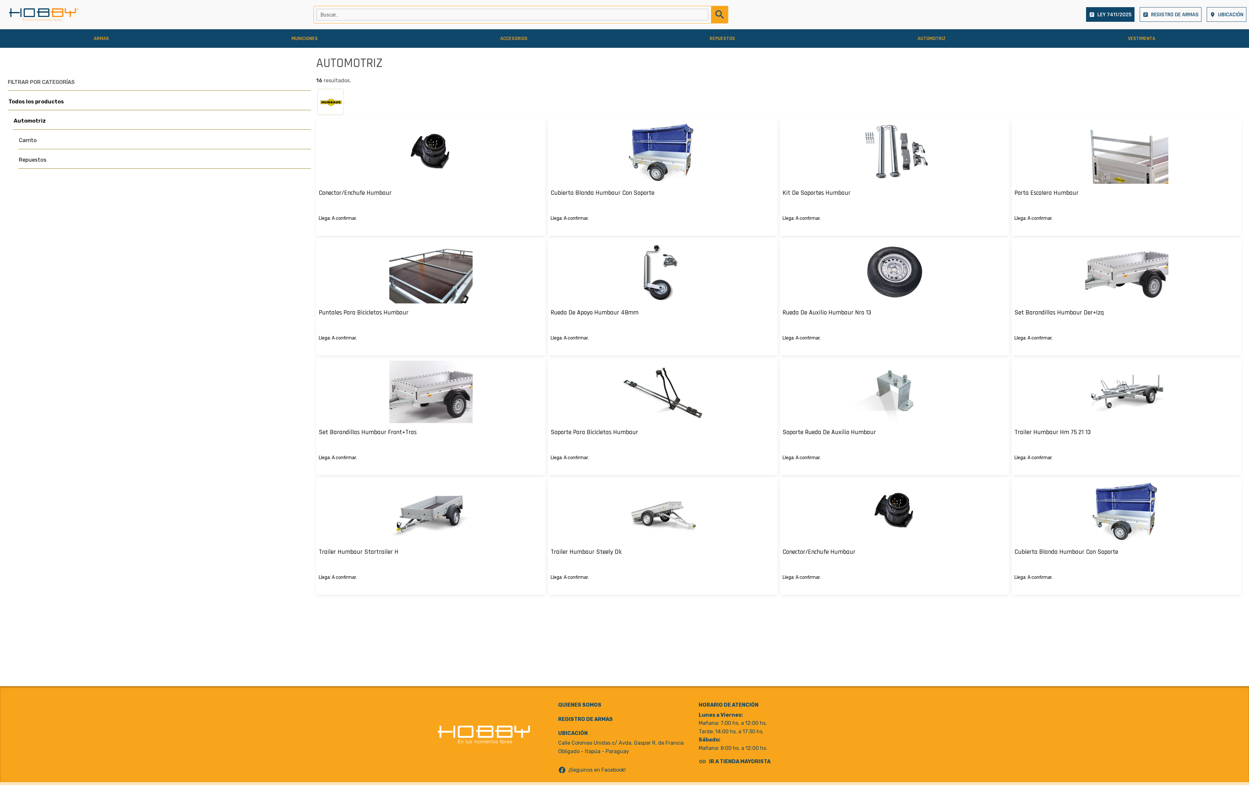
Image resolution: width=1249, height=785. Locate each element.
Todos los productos (36, 101)
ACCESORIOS (514, 38)
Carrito (28, 140)
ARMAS (101, 38)
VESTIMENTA (1141, 38)
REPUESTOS (722, 38)
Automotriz (30, 120)
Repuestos (33, 159)
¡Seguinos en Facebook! (592, 770)
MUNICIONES (304, 38)
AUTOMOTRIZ (932, 38)
